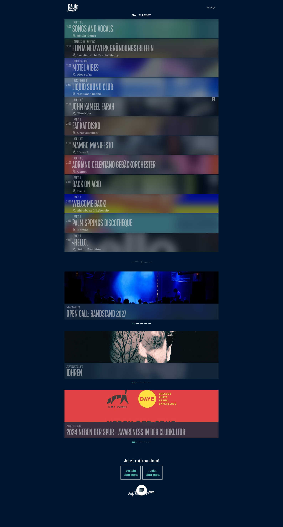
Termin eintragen (131, 472)
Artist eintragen (153, 472)
